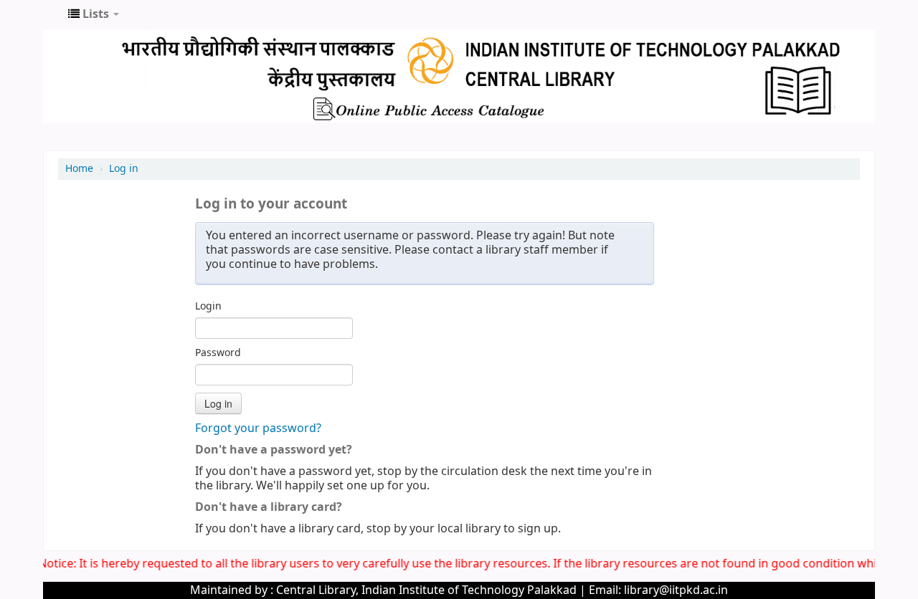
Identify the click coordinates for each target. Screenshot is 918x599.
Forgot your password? (258, 428)
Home (79, 168)
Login (208, 307)
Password (218, 353)
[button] (93, 14)
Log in (123, 168)
